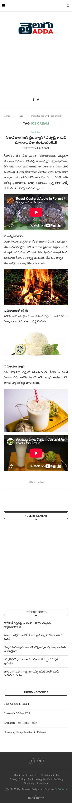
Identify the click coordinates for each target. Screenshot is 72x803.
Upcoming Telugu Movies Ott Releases (25, 732)
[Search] (68, 5)
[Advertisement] (36, 67)
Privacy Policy (17, 779)
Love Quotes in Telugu (16, 703)
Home (7, 115)
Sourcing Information (36, 783)
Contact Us (32, 775)
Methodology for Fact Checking (45, 779)
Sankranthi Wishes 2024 (17, 713)
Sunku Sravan (42, 147)
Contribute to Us (50, 775)
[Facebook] (33, 99)
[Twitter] (38, 99)
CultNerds (62, 789)
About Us (18, 775)
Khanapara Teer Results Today (20, 722)
